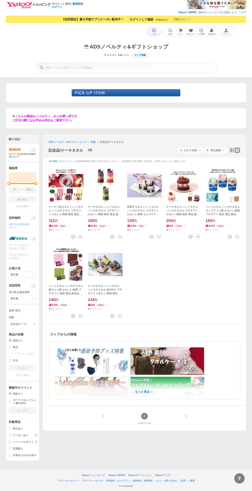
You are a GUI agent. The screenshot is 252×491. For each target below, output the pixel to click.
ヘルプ (242, 12)
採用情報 (148, 480)
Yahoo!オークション (140, 475)
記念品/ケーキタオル (66, 150)
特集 (93, 141)
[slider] (9, 183)
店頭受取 (15, 285)
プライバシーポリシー (68, 480)
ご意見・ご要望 (187, 480)
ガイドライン (123, 480)
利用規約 (110, 480)
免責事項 (137, 480)
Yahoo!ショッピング (93, 475)
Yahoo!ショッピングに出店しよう (217, 12)
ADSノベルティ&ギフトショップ (68, 141)
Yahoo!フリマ (163, 475)
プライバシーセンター (93, 480)
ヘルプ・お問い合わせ (166, 480)
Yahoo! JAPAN (187, 12)
